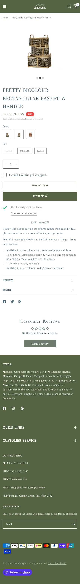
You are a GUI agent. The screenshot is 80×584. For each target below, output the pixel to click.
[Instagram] (16, 408)
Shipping (19, 119)
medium (24, 150)
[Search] (69, 6)
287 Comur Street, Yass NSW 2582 (33, 495)
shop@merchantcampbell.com (28, 487)
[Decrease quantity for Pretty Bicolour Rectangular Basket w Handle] (6, 164)
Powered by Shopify (57, 563)
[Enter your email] (73, 524)
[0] (74, 6)
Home (5, 17)
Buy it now (40, 196)
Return (7, 289)
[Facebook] (7, 408)
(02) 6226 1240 (20, 471)
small (9, 150)
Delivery (8, 280)
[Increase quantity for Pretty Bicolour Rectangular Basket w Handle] (16, 164)
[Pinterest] (25, 408)
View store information (24, 213)
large (40, 150)
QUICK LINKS (13, 427)
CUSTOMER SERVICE (19, 441)
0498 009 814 (19, 479)
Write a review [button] (40, 343)
